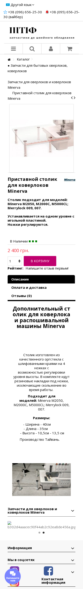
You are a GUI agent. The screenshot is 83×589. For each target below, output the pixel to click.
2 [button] (43, 533)
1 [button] (39, 533)
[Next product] (74, 97)
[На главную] (9, 60)
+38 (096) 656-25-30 (25, 12)
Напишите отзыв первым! (47, 268)
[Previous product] (72, 97)
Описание (20, 279)
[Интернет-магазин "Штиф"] (41, 32)
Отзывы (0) (21, 295)
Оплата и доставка (29, 287)
